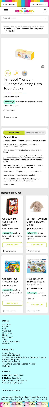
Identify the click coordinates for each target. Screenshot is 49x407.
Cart (4, 329)
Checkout (6, 331)
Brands (5, 327)
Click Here (16, 378)
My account (7, 337)
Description (14, 132)
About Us (6, 324)
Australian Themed (11, 355)
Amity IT (25, 404)
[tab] (13, 133)
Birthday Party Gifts (27, 27)
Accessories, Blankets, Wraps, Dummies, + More (24, 357)
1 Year (41, 27)
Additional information (35, 132)
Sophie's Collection (11, 362)
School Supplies (9, 353)
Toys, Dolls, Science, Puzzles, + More (18, 364)
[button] (10, 117)
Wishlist (5, 344)
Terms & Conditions (11, 342)
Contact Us (7, 333)
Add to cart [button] (12, 245)
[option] (24, 54)
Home (6, 27)
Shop (13, 27)
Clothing (6, 366)
